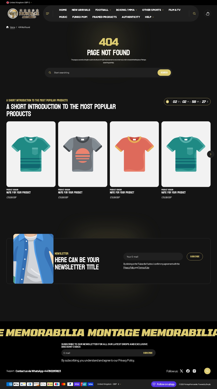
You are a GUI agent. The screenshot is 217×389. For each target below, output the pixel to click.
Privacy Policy (129, 267)
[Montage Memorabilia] (23, 13)
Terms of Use (143, 267)
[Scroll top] (213, 385)
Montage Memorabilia (190, 384)
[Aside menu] (48, 13)
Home (12, 27)
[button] (194, 13)
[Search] (49, 72)
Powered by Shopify (204, 384)
